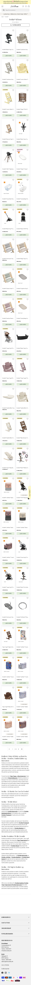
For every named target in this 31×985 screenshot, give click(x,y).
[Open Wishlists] (26, 6)
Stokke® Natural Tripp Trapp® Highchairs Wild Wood (14, 139)
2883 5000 (8, 959)
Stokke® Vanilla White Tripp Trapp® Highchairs (12, 437)
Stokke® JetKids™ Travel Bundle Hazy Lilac (12, 557)
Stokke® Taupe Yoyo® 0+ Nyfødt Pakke (11, 587)
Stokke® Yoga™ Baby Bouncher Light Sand (12, 467)
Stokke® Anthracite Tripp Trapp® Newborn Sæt (13, 617)
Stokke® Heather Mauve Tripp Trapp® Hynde (12, 318)
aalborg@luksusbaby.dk (7, 961)
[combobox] (15, 10)
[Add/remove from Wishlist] (13, 30)
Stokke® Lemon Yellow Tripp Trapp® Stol (11, 109)
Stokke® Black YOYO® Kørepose (24, 228)
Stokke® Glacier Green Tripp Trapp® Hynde (12, 288)
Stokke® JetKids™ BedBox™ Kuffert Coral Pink (12, 736)
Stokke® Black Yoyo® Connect (9, 228)
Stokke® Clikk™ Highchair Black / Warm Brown (12, 169)
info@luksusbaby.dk (6, 950)
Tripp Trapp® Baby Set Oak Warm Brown (11, 706)
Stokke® (6, 16)
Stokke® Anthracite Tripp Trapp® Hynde (11, 258)
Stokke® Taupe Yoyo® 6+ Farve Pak (10, 348)
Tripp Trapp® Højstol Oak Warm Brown (11, 647)
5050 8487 (8, 948)
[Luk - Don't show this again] (28, 498)
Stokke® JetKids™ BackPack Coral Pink (11, 497)
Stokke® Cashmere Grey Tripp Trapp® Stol (12, 79)
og (18, 776)
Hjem (3, 16)
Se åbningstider (5, 968)
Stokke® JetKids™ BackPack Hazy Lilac (11, 527)
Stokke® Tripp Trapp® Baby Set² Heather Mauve (13, 378)
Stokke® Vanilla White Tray (8, 408)
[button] (28, 6)
